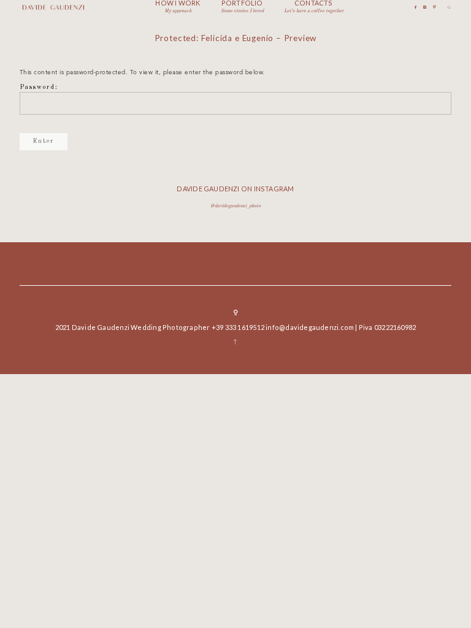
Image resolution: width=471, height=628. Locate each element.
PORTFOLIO (242, 3)
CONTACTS (313, 3)
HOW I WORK (177, 3)
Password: (39, 87)
